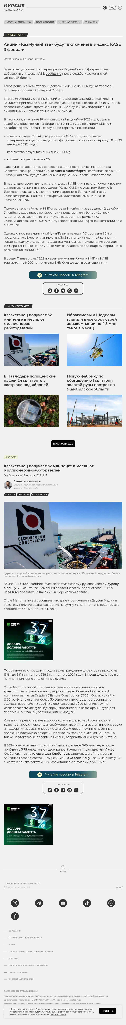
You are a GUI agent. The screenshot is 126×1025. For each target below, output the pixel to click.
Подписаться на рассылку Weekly (23, 883)
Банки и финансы (18, 22)
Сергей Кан (23, 495)
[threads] (111, 903)
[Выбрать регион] (105, 8)
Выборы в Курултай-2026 (21, 979)
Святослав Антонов (27, 481)
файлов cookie (58, 1014)
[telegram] (39, 903)
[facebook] (15, 916)
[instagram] (15, 903)
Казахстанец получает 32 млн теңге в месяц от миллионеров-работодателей (28, 321)
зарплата (10, 495)
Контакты (14, 959)
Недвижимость (69, 22)
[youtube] (63, 903)
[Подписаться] (119, 887)
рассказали (26, 217)
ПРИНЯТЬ (108, 1010)
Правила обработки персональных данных (31, 952)
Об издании (15, 931)
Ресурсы (91, 22)
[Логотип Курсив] (14, 5)
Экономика (14, 10)
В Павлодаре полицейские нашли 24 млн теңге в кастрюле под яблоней (30, 380)
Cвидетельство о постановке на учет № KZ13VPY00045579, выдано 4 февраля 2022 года (42, 1000)
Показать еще (63, 443)
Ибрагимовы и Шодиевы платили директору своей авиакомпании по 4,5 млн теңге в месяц (92, 321)
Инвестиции (45, 22)
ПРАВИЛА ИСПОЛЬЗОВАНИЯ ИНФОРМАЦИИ (28, 965)
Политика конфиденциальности (25, 938)
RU (112, 7)
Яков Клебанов (39, 495)
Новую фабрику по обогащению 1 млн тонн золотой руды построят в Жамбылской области (91, 382)
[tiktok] (87, 903)
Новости (10, 457)
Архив (12, 945)
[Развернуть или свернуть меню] (120, 8)
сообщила (53, 73)
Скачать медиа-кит (18, 972)
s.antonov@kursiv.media (26, 488)
